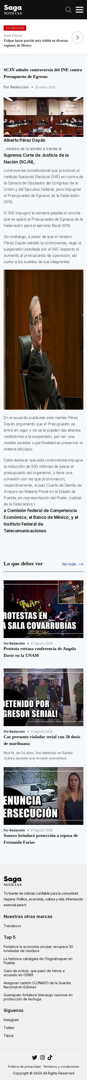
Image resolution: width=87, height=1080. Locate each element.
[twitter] (42, 1057)
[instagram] (34, 1057)
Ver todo (69, 564)
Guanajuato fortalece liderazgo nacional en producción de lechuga (38, 997)
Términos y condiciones (61, 1066)
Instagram (11, 1020)
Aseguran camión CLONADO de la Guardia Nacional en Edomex (37, 985)
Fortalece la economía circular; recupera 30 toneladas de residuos (38, 949)
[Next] (77, 37)
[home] (13, 9)
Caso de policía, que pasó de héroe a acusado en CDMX (34, 973)
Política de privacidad (24, 1066)
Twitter (9, 1028)
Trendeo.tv (12, 926)
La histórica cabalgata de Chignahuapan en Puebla (38, 961)
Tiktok (9, 1036)
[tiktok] (50, 1057)
